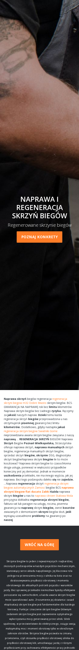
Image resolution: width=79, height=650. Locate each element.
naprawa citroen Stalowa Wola (54, 495)
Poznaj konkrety (39, 236)
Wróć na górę (39, 544)
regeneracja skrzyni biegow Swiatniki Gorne (31, 431)
